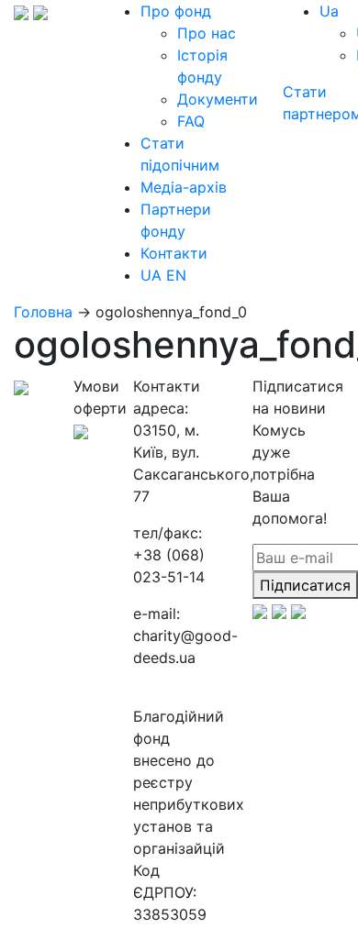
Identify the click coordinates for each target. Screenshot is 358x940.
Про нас (206, 33)
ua (329, 11)
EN (176, 275)
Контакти (173, 253)
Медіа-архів (183, 187)
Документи (217, 99)
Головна (43, 312)
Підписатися (305, 585)
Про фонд (175, 11)
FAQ (191, 121)
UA (151, 275)
